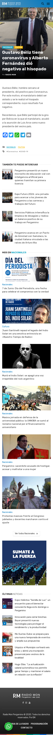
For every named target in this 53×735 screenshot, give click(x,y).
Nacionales (7, 47)
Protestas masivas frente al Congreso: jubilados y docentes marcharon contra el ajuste (25, 519)
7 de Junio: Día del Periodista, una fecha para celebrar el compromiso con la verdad (25, 290)
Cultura (5, 326)
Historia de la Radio (17, 724)
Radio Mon (10, 75)
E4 (34, 717)
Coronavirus (13, 151)
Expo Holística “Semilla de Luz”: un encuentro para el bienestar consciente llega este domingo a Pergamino (32, 605)
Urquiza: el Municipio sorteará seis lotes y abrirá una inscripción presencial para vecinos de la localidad (32, 652)
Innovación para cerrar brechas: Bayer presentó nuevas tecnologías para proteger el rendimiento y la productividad (31, 622)
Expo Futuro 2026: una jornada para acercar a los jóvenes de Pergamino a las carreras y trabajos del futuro (32, 199)
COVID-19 (24, 151)
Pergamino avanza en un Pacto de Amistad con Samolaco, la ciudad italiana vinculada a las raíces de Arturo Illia (32, 237)
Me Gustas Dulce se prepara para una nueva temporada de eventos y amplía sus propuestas (32, 637)
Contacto (26, 728)
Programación (39, 724)
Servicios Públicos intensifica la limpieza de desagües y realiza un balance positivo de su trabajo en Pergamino (32, 217)
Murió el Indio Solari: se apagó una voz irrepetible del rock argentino (23, 377)
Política (18, 47)
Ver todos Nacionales (25, 533)
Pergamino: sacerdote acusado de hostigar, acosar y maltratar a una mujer (26, 467)
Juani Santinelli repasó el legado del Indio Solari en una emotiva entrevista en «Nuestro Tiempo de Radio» (25, 333)
